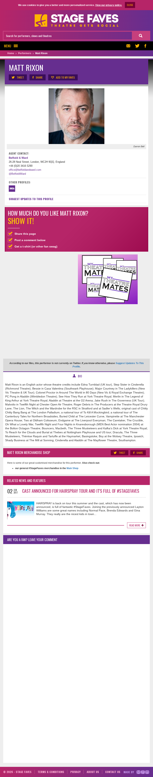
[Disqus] (76, 599)
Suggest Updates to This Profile (31, 199)
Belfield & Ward (18, 157)
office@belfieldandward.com (25, 169)
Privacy (75, 772)
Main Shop (72, 468)
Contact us (112, 772)
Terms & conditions (51, 772)
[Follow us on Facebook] (145, 45)
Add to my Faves (65, 77)
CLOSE (130, 5)
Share (39, 77)
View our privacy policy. (108, 5)
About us (93, 772)
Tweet (20, 77)
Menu (7, 45)
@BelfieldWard (17, 173)
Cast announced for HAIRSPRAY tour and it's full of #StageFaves (80, 491)
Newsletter (129, 45)
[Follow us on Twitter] (137, 45)
